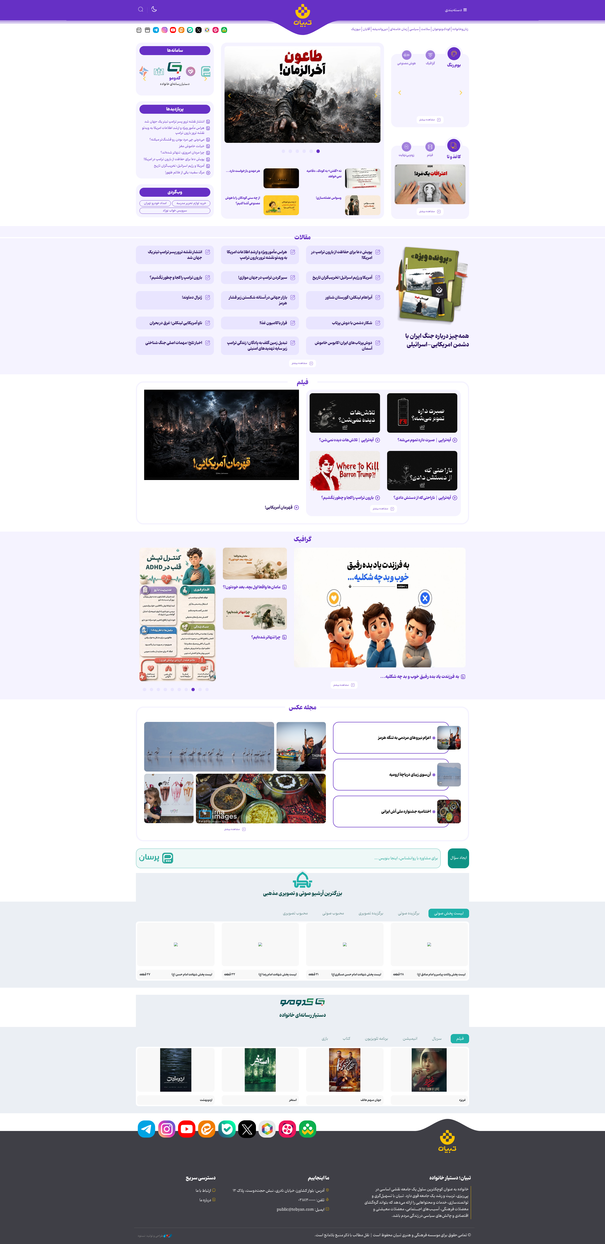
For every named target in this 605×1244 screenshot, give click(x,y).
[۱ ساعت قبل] (449, 738)
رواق (175, 78)
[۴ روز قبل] (345, 413)
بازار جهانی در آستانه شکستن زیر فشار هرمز (258, 300)
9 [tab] (151, 689)
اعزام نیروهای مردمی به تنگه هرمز (404, 737)
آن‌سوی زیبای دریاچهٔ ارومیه (410, 774)
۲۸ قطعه (398, 974)
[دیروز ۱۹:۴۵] (362, 178)
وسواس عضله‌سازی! (328, 198)
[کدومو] (190, 71)
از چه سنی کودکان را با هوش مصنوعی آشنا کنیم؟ (242, 200)
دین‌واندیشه (380, 29)
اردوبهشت (206, 1100)
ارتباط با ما (203, 1191)
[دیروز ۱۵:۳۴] (177, 614)
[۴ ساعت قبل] (449, 774)
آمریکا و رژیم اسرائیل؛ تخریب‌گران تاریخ (179, 165)
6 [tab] (283, 151)
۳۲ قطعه (229, 974)
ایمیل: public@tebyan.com (300, 1210)
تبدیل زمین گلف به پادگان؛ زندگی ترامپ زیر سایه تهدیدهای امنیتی (257, 346)
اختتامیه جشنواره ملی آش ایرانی (406, 811)
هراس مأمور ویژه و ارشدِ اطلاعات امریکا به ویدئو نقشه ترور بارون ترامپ (173, 130)
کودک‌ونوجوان (441, 29)
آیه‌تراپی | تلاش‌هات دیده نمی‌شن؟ (346, 440)
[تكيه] (143, 71)
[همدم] (206, 71)
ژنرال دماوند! (192, 297)
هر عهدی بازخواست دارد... (243, 171)
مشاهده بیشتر (427, 120)
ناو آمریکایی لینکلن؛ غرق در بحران (176, 323)
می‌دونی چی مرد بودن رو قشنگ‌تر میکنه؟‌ (176, 139)
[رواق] (174, 67)
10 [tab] (144, 689)
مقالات (302, 237)
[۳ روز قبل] (422, 413)
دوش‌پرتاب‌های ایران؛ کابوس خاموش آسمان (343, 346)
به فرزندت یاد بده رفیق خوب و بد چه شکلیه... (419, 676)
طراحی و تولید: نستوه (151, 1236)
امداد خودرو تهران (155, 203)
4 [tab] (297, 151)
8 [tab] (158, 689)
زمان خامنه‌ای (398, 29)
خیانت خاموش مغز (191, 146)
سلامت (425, 29)
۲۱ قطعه (313, 974)
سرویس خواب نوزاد (175, 210)
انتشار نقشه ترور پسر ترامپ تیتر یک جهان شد (174, 121)
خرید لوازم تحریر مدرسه (191, 203)
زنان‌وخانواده (460, 29)
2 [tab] (311, 151)
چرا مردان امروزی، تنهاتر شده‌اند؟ (182, 152)
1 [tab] (318, 151)
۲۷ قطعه (144, 974)
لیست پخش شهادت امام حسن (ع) (192, 974)
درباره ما (205, 1200)
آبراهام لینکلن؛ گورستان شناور (348, 297)
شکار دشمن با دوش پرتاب (352, 323)
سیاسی (414, 29)
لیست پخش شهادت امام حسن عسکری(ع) (356, 974)
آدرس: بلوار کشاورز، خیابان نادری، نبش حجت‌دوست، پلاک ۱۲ (278, 1191)
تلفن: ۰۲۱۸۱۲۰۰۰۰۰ (311, 1200)
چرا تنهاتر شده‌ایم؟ (266, 637)
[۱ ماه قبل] (430, 184)
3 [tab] (304, 151)
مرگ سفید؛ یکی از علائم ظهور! (184, 172)
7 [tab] (165, 689)
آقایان (366, 29)
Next (229, 95)
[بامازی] (159, 71)
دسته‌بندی (453, 10)
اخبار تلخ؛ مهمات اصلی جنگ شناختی (173, 343)
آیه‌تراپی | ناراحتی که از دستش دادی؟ (422, 497)
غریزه (462, 1100)
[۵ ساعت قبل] (281, 205)
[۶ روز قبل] (345, 470)
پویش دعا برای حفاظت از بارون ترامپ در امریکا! (174, 159)
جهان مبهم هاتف (371, 1100)
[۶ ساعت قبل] (302, 94)
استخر (293, 1100)
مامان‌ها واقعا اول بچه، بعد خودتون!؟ (252, 587)
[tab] (454, 58)
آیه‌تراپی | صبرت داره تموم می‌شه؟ (424, 440)
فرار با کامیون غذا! (273, 323)
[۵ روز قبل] (422, 470)
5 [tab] (290, 151)
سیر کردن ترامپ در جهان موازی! (262, 277)
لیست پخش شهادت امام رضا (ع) (278, 974)
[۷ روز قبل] (430, 93)
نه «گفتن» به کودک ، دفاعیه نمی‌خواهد (324, 173)
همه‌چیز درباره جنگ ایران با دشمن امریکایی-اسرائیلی (437, 340)
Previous (375, 95)
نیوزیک (356, 29)
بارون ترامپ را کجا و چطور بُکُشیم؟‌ (176, 277)
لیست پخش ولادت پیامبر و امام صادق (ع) (441, 974)
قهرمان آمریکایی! (279, 507)
